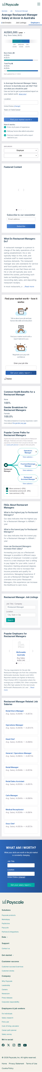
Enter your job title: (21, 363)
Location (9, 611)
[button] (1, 22)
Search (10, 620)
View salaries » (28, 457)
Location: (7, 99)
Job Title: (11, 861)
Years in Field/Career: (12, 110)
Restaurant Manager (21, 11)
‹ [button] (18, 189)
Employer (20, 150)
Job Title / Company (14, 604)
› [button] (23, 189)
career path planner (12, 445)
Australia (4, 11)
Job (11, 11)
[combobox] (21, 102)
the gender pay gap (19, 423)
